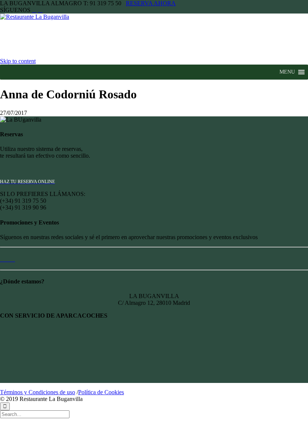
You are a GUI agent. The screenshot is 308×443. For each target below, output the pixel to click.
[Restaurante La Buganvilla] (42, 17)
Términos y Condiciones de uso (37, 392)
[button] (287, 72)
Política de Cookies (101, 392)
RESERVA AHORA (151, 3)
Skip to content (18, 61)
